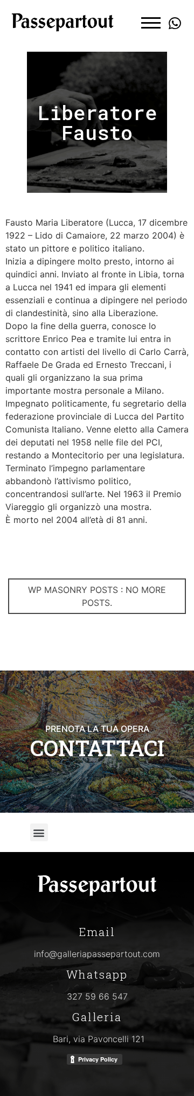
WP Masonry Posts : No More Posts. (97, 596)
